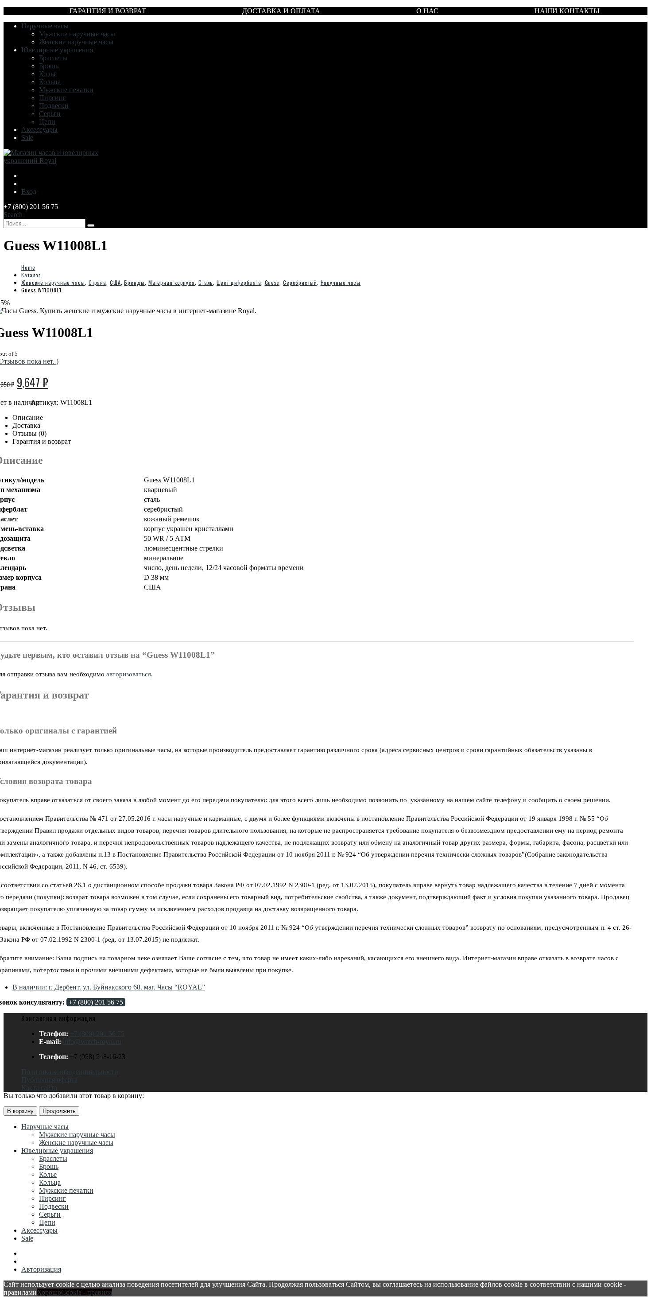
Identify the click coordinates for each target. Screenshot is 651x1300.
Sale (27, 137)
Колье (48, 74)
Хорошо (49, 1292)
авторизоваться (128, 674)
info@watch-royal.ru (92, 1041)
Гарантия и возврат (108, 11)
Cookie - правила (86, 1292)
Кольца (50, 81)
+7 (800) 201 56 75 (96, 1002)
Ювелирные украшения (57, 50)
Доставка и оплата (281, 11)
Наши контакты (567, 11)
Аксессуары (39, 129)
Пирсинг (52, 97)
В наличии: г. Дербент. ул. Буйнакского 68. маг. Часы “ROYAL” (108, 987)
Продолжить (59, 1111)
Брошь (48, 66)
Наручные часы (45, 26)
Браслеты (53, 58)
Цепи (47, 121)
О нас (427, 11)
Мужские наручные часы (77, 34)
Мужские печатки (66, 89)
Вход (28, 191)
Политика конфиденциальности (69, 1071)
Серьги (50, 113)
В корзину (20, 1111)
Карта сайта (39, 1087)
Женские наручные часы (76, 42)
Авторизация (41, 1269)
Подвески (54, 105)
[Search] (90, 225)
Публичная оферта (49, 1079)
